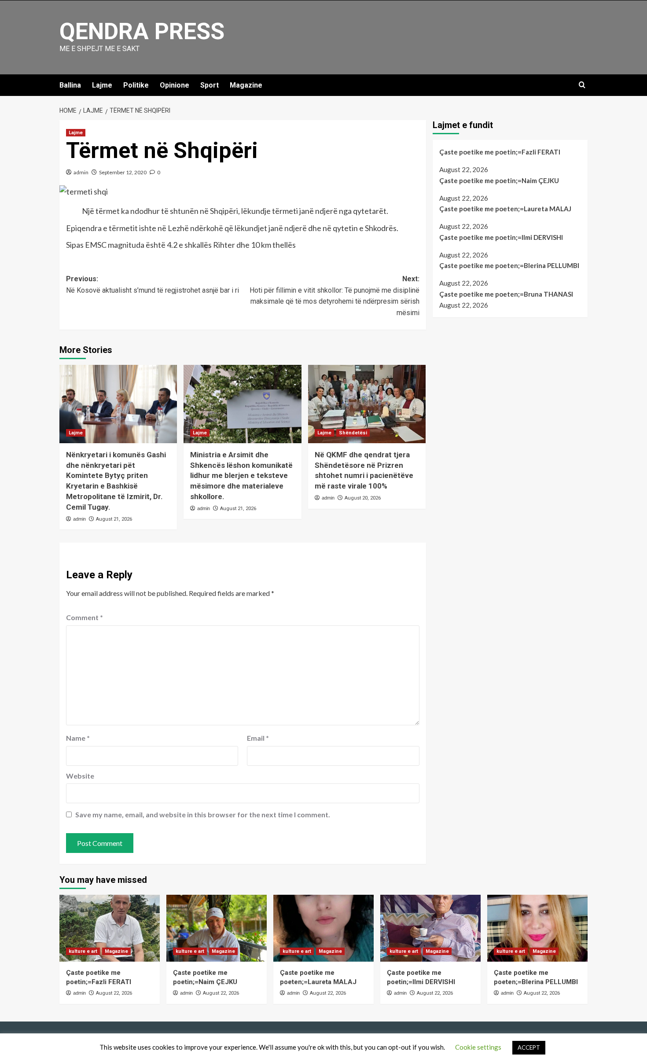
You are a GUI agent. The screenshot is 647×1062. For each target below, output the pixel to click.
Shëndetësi (353, 433)
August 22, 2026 (114, 993)
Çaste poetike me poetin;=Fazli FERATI (499, 152)
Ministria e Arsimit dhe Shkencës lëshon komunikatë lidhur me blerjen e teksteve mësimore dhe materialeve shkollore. (241, 475)
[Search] (582, 85)
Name (78, 738)
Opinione (174, 85)
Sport (209, 85)
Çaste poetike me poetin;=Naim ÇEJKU (499, 180)
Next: (334, 296)
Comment (84, 617)
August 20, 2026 (363, 498)
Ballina (70, 85)
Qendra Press (141, 31)
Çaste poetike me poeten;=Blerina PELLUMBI (509, 266)
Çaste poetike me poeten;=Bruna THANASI (506, 294)
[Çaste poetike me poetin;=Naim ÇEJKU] (216, 928)
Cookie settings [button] (478, 1047)
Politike (136, 85)
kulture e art (83, 951)
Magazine (246, 85)
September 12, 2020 (123, 172)
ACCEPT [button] (529, 1047)
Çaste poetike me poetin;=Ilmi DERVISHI (501, 237)
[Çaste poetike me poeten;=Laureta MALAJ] (323, 928)
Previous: (152, 284)
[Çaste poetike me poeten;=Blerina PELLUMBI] (537, 928)
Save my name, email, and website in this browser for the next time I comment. (202, 814)
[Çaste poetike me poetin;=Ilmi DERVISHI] (430, 928)
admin (81, 172)
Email (258, 738)
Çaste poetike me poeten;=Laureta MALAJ (505, 209)
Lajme (102, 85)
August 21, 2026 (114, 519)
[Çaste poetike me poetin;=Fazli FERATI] (109, 928)
